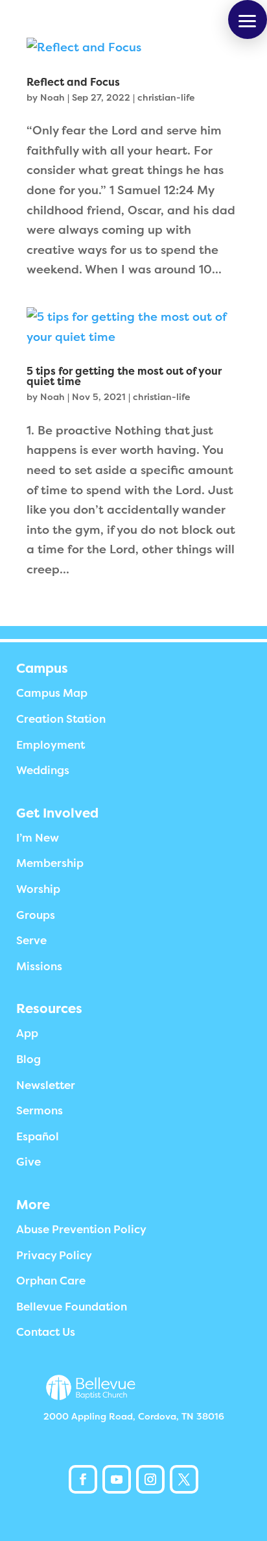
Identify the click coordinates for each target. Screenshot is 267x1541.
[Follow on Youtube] (116, 1479)
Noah (52, 97)
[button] (247, 19)
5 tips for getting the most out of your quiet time (124, 377)
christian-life (165, 97)
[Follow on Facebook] (83, 1479)
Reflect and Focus (73, 82)
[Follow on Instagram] (150, 1479)
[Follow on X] (184, 1479)
